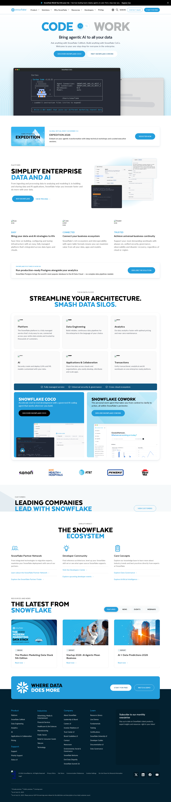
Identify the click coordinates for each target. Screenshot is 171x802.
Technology (41, 747)
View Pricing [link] (42, 198)
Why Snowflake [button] (23, 198)
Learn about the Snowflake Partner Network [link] (29, 572)
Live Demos (94, 719)
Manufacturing (42, 731)
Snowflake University (97, 736)
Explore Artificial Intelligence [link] (125, 579)
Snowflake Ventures (71, 755)
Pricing (13, 740)
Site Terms (61, 773)
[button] (168, 3)
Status (13, 760)
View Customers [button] (145, 508)
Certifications (95, 732)
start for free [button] (152, 10)
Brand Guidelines (70, 736)
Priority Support (17, 755)
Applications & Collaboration (21, 736)
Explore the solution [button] (141, 270)
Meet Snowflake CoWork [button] (102, 54)
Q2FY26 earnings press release (43, 795)
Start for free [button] (121, 687)
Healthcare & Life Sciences (47, 726)
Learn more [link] (22, 344)
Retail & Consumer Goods (46, 739)
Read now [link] (19, 663)
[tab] (111, 609)
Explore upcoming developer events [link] (77, 576)
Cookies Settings (91, 773)
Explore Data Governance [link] (124, 572)
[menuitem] (35, 10)
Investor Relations (70, 728)
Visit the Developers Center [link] (74, 570)
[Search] (117, 10)
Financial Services (43, 722)
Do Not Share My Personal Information (110, 773)
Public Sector (42, 735)
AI (12, 732)
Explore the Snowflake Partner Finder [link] (26, 579)
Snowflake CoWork (18, 719)
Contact (67, 740)
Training (93, 728)
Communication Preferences (75, 773)
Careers (66, 724)
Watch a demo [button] (144, 687)
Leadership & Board (71, 719)
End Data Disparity (70, 760)
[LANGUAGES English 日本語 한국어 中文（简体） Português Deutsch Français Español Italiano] (113, 10)
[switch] (83, 26)
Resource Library (96, 715)
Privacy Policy (51, 773)
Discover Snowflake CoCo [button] (69, 54)
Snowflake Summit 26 (72, 764)
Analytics (14, 728)
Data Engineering (17, 724)
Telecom (40, 743)
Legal (20, 776)
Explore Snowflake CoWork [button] (108, 413)
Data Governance (96, 749)
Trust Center (68, 732)
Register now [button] (145, 136)
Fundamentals (95, 724)
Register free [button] (126, 3)
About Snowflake (70, 715)
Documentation (96, 745)
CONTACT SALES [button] (135, 10)
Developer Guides (96, 740)
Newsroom (68, 745)
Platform (14, 715)
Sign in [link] (123, 9)
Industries (42, 710)
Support (14, 751)
